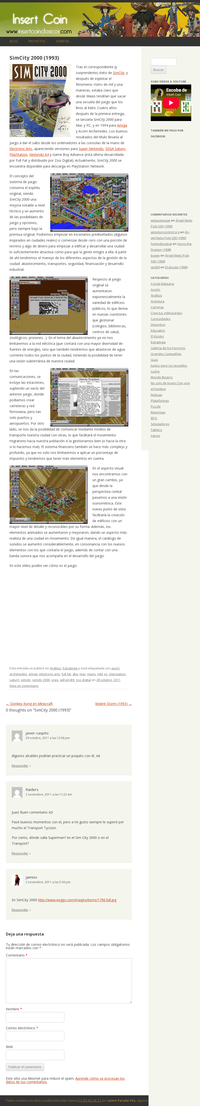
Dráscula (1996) (176, 267)
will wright (67, 680)
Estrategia (70, 668)
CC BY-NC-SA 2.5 (90, 1100)
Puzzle (156, 406)
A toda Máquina (162, 283)
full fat (66, 674)
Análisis (55, 668)
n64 (100, 674)
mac (83, 674)
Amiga (122, 125)
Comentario (17, 955)
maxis (91, 674)
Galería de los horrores (168, 348)
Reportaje (158, 412)
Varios (155, 435)
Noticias (156, 395)
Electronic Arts (21, 148)
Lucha (155, 371)
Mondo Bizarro (162, 377)
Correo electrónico (22, 1028)
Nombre (14, 1009)
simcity (26, 680)
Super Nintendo (91, 148)
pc (106, 674)
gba (75, 674)
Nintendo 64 (39, 154)
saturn (14, 680)
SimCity (118, 72)
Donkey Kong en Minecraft (29, 703)
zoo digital (83, 680)
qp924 (155, 267)
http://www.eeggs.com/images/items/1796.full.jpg (77, 900)
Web (9, 1046)
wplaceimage (160, 220)
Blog (14, 41)
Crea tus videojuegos (166, 313)
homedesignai (161, 244)
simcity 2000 (41, 680)
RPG (154, 418)
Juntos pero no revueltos (169, 365)
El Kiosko (157, 336)
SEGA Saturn (115, 148)
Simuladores (160, 424)
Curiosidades (160, 319)
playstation (117, 674)
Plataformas (160, 400)
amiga (33, 674)
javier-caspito (37, 733)
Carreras (157, 307)
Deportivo (158, 324)
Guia (154, 359)
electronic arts (49, 674)
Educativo (158, 330)
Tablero (156, 430)
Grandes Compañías (166, 354)
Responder (20, 765)
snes (55, 680)
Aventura (157, 301)
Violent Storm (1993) (113, 703)
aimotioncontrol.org (165, 232)
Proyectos (37, 41)
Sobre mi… (63, 41)
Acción (155, 289)
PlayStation (18, 154)
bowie (155, 255)
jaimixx (31, 877)
